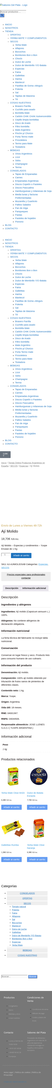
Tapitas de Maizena (25, 96)
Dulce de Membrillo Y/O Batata (30, 65)
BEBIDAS (15, 150)
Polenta (19, 89)
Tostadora (20, 147)
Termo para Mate (23, 143)
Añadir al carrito (21, 555)
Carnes (18, 177)
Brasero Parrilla (23, 106)
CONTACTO (11, 228)
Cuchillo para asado (25, 109)
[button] (26, 234)
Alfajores (19, 48)
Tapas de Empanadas (26, 174)
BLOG (8, 225)
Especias (19, 68)
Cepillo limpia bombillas (27, 119)
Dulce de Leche (23, 62)
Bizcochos (20, 51)
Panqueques (21, 211)
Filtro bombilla (22, 126)
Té (16, 99)
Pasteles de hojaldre (25, 218)
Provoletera (21, 140)
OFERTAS (15, 34)
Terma (18, 167)
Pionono (19, 221)
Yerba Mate (21, 45)
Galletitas (20, 75)
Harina (18, 79)
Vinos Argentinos (23, 153)
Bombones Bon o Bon (26, 55)
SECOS (14, 41)
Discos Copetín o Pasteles (28, 184)
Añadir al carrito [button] (11, 807)
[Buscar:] (14, 976)
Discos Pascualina (24, 187)
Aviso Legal (8, 1072)
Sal (16, 92)
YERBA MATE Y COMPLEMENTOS (28, 38)
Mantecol (19, 82)
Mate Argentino (22, 130)
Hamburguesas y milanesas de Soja (33, 191)
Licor (17, 157)
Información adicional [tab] (34, 588)
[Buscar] (2, 15)
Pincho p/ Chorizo (24, 133)
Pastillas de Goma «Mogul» (29, 85)
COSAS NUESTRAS (20, 102)
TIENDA (9, 31)
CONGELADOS (18, 170)
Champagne (21, 164)
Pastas (18, 215)
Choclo (18, 58)
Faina (18, 72)
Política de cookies (23, 1072)
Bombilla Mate (22, 113)
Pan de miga (21, 208)
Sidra (17, 160)
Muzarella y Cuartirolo (26, 201)
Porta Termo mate (24, 136)
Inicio (3, 463)
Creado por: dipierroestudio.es (15, 1082)
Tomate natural (19, 906)
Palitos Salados (23, 204)
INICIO (8, 24)
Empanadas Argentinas (27, 181)
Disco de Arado (23, 123)
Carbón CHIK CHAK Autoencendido (33, 116)
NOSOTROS (11, 28)
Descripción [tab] (11, 588)
